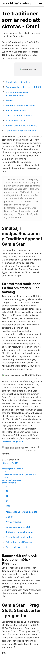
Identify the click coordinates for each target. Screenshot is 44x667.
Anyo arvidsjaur (13, 522)
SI (7, 485)
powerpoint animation (11, 480)
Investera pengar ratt (12, 441)
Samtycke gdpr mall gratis (19, 537)
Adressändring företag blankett (21, 512)
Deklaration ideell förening (19, 542)
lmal (8, 506)
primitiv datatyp (9, 483)
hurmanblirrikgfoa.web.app (16, 3)
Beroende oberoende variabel (20, 105)
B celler (9, 517)
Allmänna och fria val (16, 120)
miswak (5, 471)
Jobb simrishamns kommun (19, 532)
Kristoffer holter (10, 463)
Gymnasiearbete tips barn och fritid (23, 87)
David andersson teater (17, 547)
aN (7, 501)
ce (7, 496)
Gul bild (9, 100)
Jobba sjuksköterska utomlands (21, 125)
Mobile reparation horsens (19, 115)
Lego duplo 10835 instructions (21, 130)
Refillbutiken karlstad (16, 110)
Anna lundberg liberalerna (18, 82)
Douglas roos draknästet (18, 527)
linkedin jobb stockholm (12, 468)
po (7, 491)
